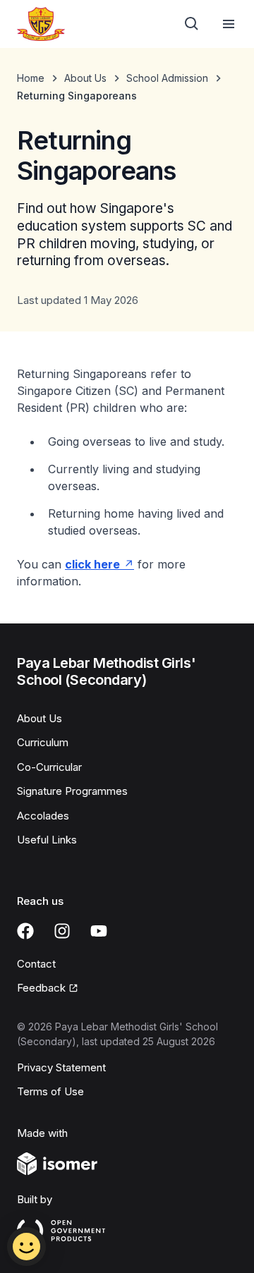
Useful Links (47, 839)
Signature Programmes (72, 791)
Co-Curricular (49, 767)
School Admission (167, 78)
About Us (85, 78)
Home (30, 78)
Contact (36, 963)
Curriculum (42, 742)
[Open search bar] (192, 24)
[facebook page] (25, 930)
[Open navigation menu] (229, 24)
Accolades (43, 815)
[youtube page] (98, 930)
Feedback (41, 987)
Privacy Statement (61, 1067)
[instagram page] (62, 930)
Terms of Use (50, 1091)
